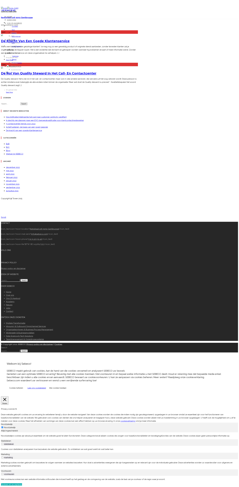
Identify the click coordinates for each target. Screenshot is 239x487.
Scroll (3, 217)
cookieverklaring (127, 421)
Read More (9, 60)
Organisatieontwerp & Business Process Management (29, 329)
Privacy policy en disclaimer (13, 268)
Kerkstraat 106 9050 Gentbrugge (44, 229)
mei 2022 (10, 171)
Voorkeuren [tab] (6, 471)
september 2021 (13, 187)
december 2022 (13, 167)
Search (23, 104)
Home (9, 17)
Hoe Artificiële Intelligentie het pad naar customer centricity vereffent (36, 117)
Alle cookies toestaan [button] (57, 388)
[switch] (2, 444)
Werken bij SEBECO (14, 154)
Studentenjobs (16, 69)
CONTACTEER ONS (8, 11)
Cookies (58, 344)
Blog (8, 150)
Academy (10, 302)
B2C (8, 147)
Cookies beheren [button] (16, 388)
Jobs (8, 308)
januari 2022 (11, 181)
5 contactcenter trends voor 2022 (20, 124)
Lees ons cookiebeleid (37, 388)
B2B (12, 36)
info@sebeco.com (39, 234)
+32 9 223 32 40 (35, 239)
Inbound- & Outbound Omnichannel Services (26, 326)
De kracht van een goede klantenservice (35, 41)
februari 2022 (11, 177)
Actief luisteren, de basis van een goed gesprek (27, 127)
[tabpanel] (119, 435)
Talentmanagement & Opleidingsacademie (25, 339)
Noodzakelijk (10, 427)
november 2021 (12, 184)
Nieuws (9, 305)
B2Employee (16, 36)
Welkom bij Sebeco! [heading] (19, 363)
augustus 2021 (12, 191)
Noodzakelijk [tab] (7, 424)
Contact (9, 311)
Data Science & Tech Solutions (19, 336)
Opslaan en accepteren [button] (11, 484)
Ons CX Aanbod (14, 23)
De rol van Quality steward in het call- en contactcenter (48, 73)
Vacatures (14, 63)
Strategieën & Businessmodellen (20, 333)
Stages (14, 59)
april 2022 (10, 174)
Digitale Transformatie (15, 323)
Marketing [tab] (5, 454)
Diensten (15, 26)
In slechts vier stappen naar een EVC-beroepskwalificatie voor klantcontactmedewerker (45, 120)
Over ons (11, 20)
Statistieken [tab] (6, 441)
